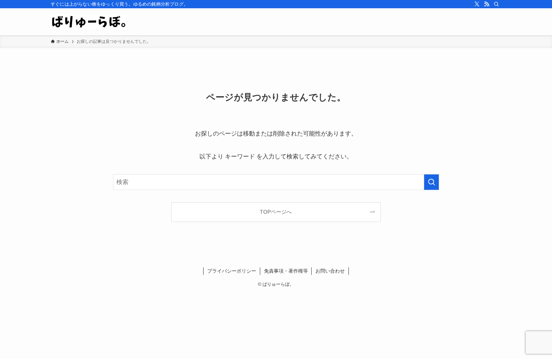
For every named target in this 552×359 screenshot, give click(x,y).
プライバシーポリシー (231, 271)
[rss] (487, 4)
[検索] (496, 4)
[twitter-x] (477, 4)
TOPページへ (276, 212)
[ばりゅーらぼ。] (88, 21)
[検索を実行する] (431, 182)
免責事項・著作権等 (286, 271)
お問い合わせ (330, 271)
